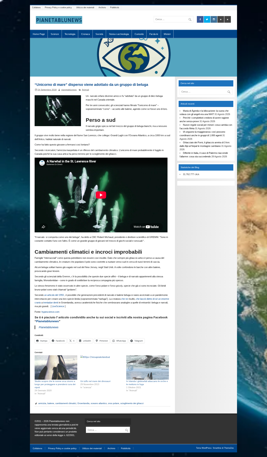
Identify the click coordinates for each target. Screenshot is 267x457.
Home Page (39, 34)
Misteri (167, 34)
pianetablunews (69, 90)
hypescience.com (51, 311)
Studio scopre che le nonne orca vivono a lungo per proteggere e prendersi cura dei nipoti (55, 384)
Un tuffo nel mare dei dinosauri (95, 381)
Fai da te (153, 34)
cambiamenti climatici (65, 403)
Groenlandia (83, 403)
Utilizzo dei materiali (85, 7)
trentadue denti (50, 302)
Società (99, 34)
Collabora (36, 7)
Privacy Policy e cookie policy (58, 7)
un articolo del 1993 (54, 295)
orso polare (113, 403)
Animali (85, 90)
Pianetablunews (47, 321)
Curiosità (139, 34)
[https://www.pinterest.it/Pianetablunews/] (220, 19)
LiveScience (58, 306)
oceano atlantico (99, 403)
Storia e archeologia (119, 34)
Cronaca (85, 34)
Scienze (55, 34)
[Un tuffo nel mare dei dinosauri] (101, 367)
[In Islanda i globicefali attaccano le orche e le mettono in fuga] (147, 367)
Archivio (102, 7)
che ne (124, 299)
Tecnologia (70, 34)
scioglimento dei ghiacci (132, 403)
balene (50, 403)
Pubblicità (114, 7)
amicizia (42, 403)
